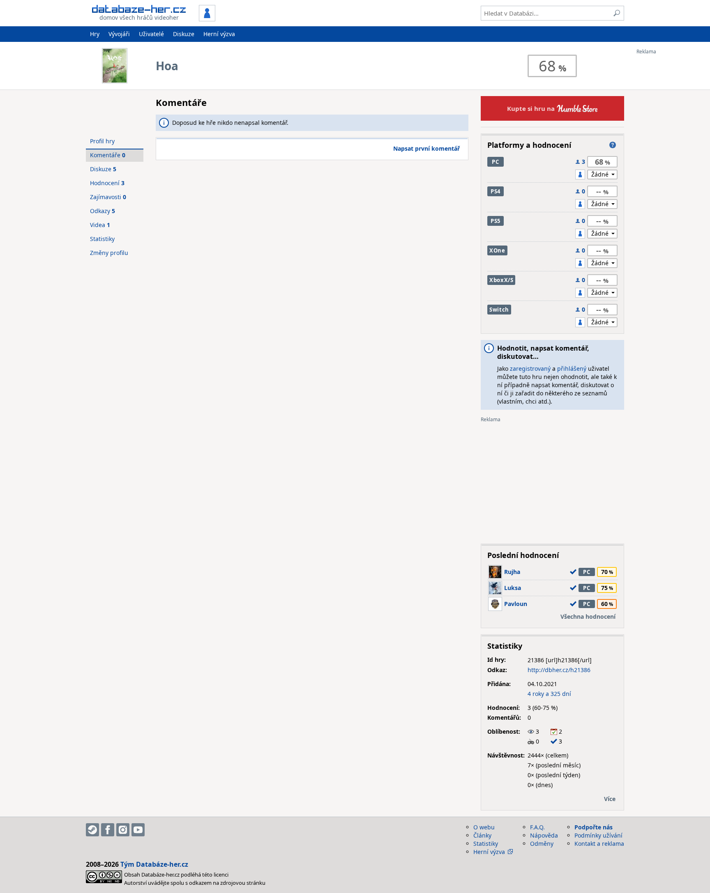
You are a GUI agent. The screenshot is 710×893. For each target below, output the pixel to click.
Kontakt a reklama (599, 843)
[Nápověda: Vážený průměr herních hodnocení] (613, 145)
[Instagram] (122, 829)
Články (482, 835)
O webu (484, 827)
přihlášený (571, 368)
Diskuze (183, 34)
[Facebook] (107, 829)
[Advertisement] (669, 178)
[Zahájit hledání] (616, 13)
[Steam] (92, 829)
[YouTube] (138, 829)
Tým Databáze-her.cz (154, 864)
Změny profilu (109, 253)
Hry (94, 34)
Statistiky (102, 239)
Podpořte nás (593, 827)
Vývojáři (119, 34)
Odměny (541, 843)
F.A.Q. (537, 827)
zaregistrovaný (530, 368)
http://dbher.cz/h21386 (559, 670)
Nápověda (544, 835)
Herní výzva (219, 34)
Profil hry (102, 141)
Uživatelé (151, 34)
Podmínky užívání (598, 835)
